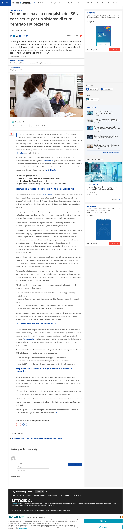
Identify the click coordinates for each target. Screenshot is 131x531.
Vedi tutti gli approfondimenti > (111, 152)
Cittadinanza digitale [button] (65, 3)
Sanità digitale (112, 3)
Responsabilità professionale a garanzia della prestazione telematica (41, 183)
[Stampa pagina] (26, 35)
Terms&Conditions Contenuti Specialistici (59, 495)
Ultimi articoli (41, 3)
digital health (51, 170)
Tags (23, 495)
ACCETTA (103, 521)
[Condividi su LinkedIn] (13, 35)
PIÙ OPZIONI (103, 527)
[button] (5, 3)
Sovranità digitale (52, 3)
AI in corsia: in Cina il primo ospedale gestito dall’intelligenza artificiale (37, 438)
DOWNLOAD (114, 50)
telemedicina (20, 153)
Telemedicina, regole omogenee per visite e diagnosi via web (38, 178)
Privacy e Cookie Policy (40, 495)
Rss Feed (29, 495)
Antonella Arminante (17, 60)
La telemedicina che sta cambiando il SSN (32, 181)
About (14, 495)
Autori (19, 495)
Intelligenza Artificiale (83, 3)
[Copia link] (23, 35)
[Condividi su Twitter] (17, 35)
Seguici (38, 491)
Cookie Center (77, 495)
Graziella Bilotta (15, 67)
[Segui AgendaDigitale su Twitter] (51, 491)
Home (12, 30)
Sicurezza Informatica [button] (98, 3)
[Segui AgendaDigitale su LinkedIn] (47, 491)
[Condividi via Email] (20, 35)
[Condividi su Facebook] (10, 35)
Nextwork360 (16, 503)
